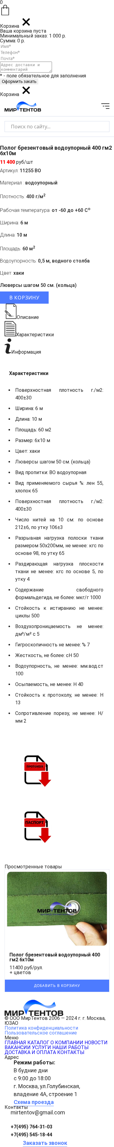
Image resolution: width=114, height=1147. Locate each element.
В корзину (24, 297)
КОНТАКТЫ (71, 1052)
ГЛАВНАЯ (15, 1042)
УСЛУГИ (41, 1047)
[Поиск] (99, 126)
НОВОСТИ (96, 1042)
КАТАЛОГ (38, 1042)
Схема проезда (34, 1102)
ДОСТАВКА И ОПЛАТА (30, 1052)
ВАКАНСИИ (18, 1047)
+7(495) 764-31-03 (31, 1127)
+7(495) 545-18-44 (31, 1135)
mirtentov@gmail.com (38, 1112)
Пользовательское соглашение (41, 1033)
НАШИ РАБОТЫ (70, 1047)
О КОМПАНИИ (66, 1042)
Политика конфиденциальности (41, 1028)
